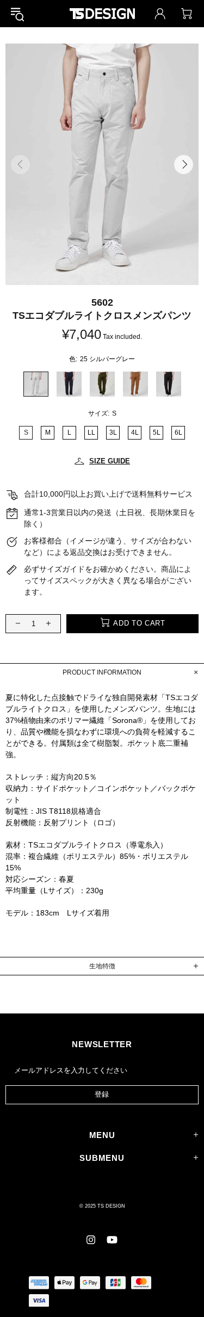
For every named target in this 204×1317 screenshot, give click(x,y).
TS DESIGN (102, 13)
